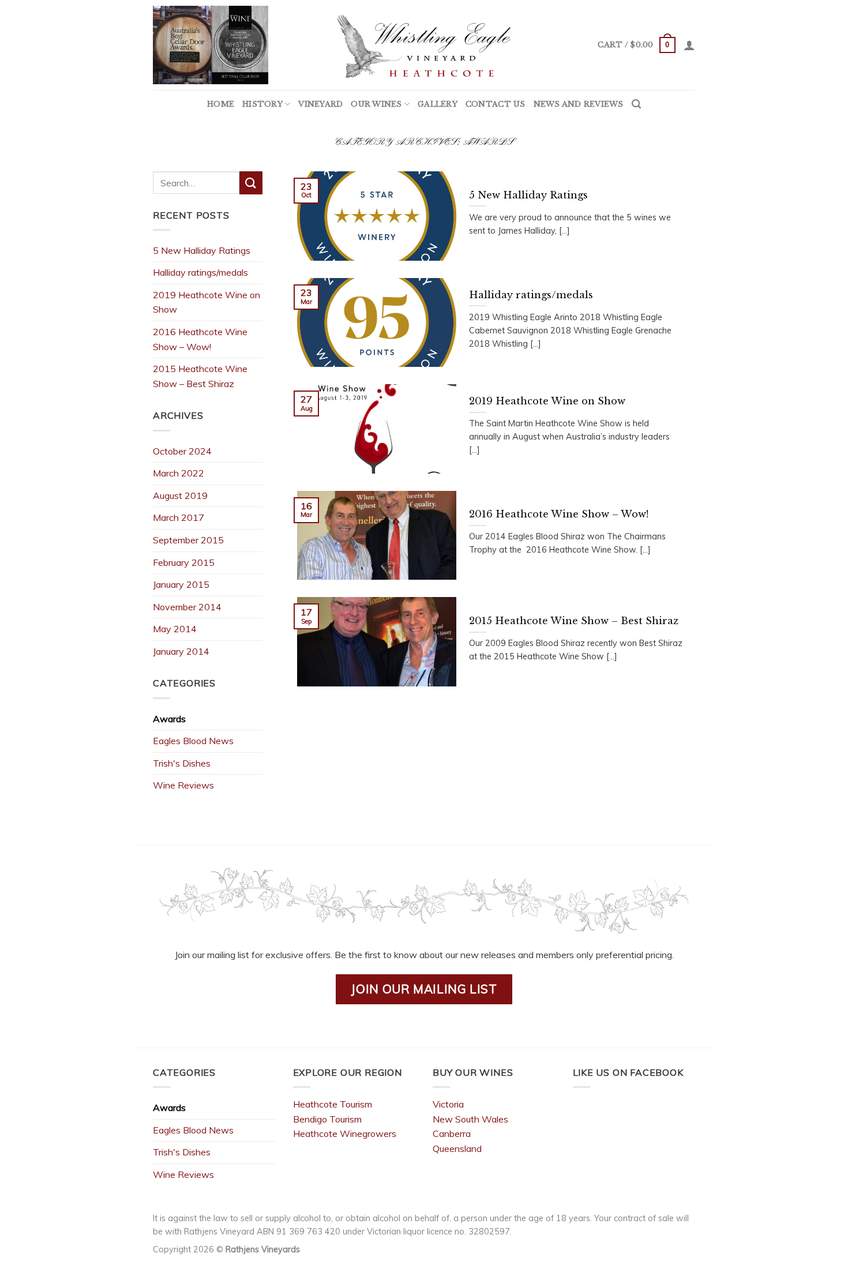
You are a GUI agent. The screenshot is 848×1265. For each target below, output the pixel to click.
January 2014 (181, 651)
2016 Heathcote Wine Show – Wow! (200, 339)
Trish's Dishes (182, 763)
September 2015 (188, 540)
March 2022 (178, 473)
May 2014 (175, 629)
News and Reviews (579, 104)
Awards (169, 719)
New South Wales (470, 1119)
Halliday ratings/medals (200, 272)
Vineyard (320, 104)
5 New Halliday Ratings (201, 250)
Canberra (452, 1133)
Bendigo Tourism (327, 1119)
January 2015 (181, 584)
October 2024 (182, 451)
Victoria (448, 1104)
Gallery (437, 104)
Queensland (457, 1148)
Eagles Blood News (193, 740)
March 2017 (178, 517)
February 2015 (184, 562)
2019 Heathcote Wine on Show (206, 302)
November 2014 (187, 607)
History (262, 104)
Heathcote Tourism (332, 1104)
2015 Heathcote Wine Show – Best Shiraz (200, 376)
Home (220, 104)
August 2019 (180, 495)
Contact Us (496, 104)
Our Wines (376, 104)
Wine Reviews (183, 785)
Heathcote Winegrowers (344, 1133)
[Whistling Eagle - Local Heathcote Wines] (424, 45)
